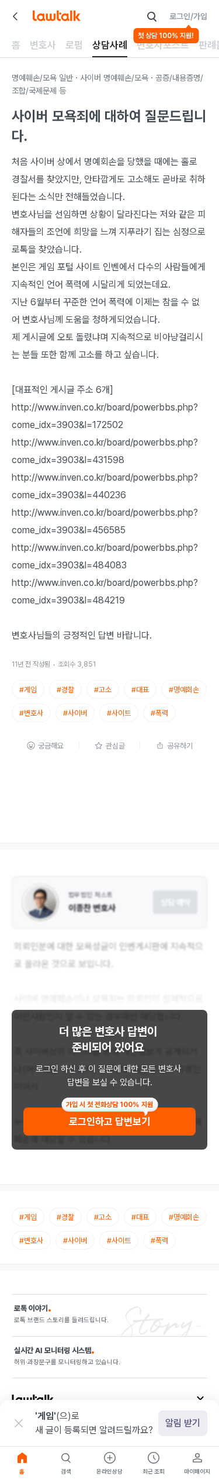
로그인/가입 (188, 16)
